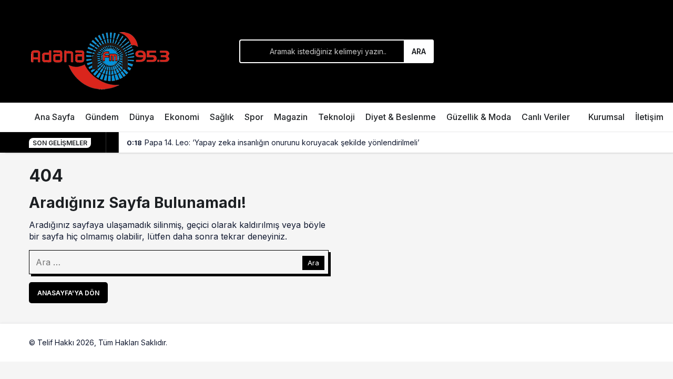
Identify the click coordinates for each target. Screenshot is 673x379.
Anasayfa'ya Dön (68, 293)
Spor (253, 117)
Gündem (102, 117)
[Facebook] (611, 342)
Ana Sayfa (54, 117)
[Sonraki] (112, 142)
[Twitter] (635, 342)
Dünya (141, 117)
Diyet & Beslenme (400, 117)
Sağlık (222, 117)
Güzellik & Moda (478, 117)
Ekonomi (182, 117)
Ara (419, 51)
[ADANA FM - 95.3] (100, 59)
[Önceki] (100, 142)
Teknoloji (336, 117)
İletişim (649, 117)
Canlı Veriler (546, 117)
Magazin (291, 117)
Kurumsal (606, 117)
